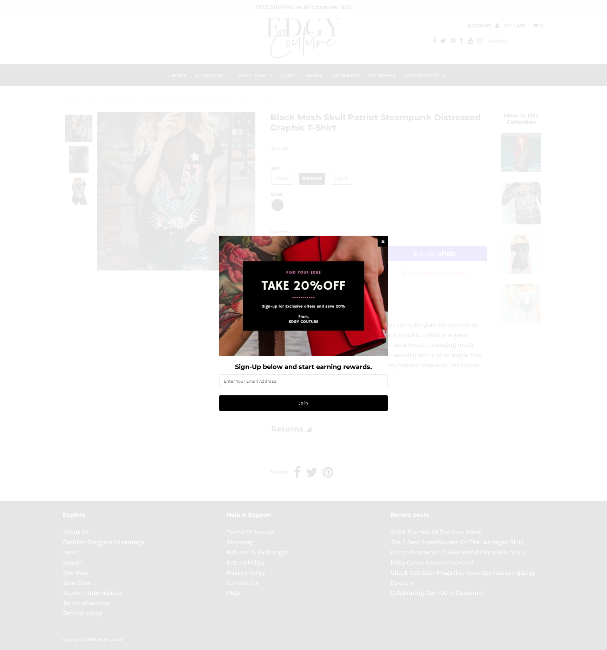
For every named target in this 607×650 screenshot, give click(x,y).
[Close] (383, 241)
